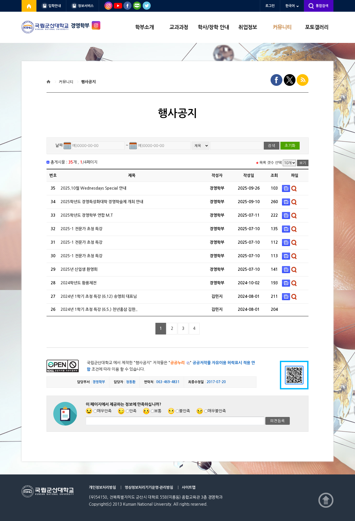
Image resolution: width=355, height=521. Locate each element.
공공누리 (177, 363)
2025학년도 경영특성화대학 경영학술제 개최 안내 (102, 202)
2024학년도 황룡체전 (78, 283)
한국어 (290, 6)
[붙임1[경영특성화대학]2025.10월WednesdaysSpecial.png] (286, 188)
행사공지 (88, 82)
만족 (132, 411)
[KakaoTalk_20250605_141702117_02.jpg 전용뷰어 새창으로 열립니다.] (294, 256)
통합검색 (322, 6)
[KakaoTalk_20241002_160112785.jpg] (286, 283)
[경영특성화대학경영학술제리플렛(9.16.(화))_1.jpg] (286, 202)
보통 (157, 411)
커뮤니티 (282, 27)
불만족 (184, 411)
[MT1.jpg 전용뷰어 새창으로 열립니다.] (294, 215)
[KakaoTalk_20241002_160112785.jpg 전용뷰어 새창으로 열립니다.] (294, 283)
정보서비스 (86, 6)
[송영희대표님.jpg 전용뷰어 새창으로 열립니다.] (294, 296)
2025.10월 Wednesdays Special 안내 (93, 188)
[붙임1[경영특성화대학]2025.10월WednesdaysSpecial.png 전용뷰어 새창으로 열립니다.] (294, 188)
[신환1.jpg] (286, 269)
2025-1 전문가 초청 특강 (81, 229)
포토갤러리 (316, 27)
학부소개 (144, 27)
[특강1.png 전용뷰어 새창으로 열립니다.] (294, 242)
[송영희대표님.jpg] (286, 296)
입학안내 (54, 6)
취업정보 (247, 27)
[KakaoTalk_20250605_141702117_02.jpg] (286, 256)
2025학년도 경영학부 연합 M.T (87, 215)
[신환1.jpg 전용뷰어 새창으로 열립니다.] (294, 269)
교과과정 (178, 27)
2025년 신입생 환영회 (79, 269)
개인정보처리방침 (102, 487)
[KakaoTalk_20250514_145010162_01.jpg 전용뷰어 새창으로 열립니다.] (294, 229)
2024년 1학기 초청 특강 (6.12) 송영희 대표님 (99, 296)
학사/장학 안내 (213, 27)
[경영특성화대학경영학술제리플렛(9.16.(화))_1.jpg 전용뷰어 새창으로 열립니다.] (294, 202)
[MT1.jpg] (286, 215)
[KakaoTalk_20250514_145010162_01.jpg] (286, 229)
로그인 (270, 6)
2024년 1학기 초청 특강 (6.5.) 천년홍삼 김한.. (99, 309)
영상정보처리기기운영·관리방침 (149, 487)
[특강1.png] (286, 242)
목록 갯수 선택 (270, 162)
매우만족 (104, 411)
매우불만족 (217, 411)
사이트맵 (188, 487)
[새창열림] (29, 6)
